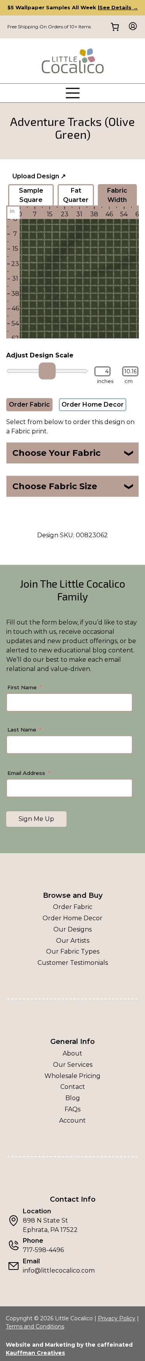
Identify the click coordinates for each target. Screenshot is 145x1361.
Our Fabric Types (72, 951)
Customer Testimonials (73, 962)
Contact (72, 1086)
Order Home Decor (92, 404)
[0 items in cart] (114, 27)
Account (72, 1120)
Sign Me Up (36, 819)
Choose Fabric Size (73, 486)
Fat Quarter (76, 195)
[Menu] (72, 93)
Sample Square (31, 195)
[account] (130, 27)
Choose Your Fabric (73, 453)
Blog (72, 1098)
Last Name (21, 729)
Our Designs (72, 929)
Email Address (26, 773)
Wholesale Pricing (72, 1076)
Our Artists (72, 940)
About (72, 1053)
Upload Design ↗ (39, 176)
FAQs (72, 1109)
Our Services (72, 1064)
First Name (22, 687)
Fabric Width (117, 195)
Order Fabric (29, 404)
